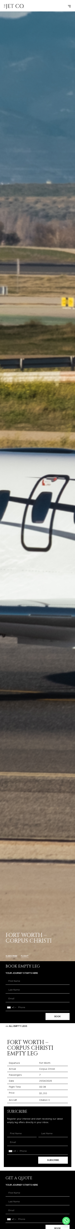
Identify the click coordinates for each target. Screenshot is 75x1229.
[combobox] (11, 1007)
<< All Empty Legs (16, 1026)
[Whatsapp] (66, 1221)
